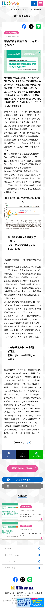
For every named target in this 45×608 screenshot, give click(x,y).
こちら (27, 442)
